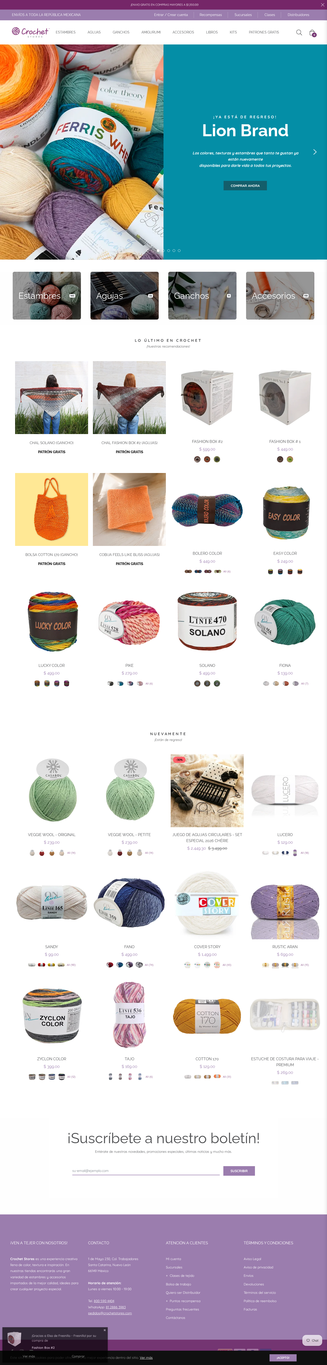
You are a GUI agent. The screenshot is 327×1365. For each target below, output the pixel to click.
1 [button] (147, 250)
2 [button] (153, 250)
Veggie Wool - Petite (129, 834)
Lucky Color (52, 665)
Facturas (250, 1309)
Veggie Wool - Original (51, 834)
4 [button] (163, 250)
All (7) (304, 683)
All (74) (149, 965)
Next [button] (315, 152)
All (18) (305, 852)
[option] (163, 152)
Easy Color (285, 553)
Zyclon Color (51, 1059)
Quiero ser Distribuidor (183, 1292)
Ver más (146, 1357)
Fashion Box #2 (207, 441)
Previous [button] (12, 152)
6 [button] (174, 250)
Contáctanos (175, 1318)
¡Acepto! (283, 1358)
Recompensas (211, 15)
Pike (129, 665)
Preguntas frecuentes (182, 1309)
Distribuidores (298, 15)
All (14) (71, 852)
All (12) (71, 1076)
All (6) (227, 571)
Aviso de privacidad (258, 1267)
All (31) (227, 1076)
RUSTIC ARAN (285, 947)
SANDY (51, 947)
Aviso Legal (252, 1259)
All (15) (305, 965)
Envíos (249, 1275)
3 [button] (158, 250)
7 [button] (179, 250)
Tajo (129, 1059)
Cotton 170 (207, 1059)
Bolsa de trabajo (178, 1284)
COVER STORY (207, 947)
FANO (129, 947)
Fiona (285, 665)
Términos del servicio (260, 1292)
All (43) (227, 965)
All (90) (71, 965)
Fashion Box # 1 (285, 441)
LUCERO (285, 834)
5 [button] (168, 250)
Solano (207, 665)
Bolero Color (207, 553)
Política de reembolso (260, 1301)
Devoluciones (254, 1284)
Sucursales (243, 15)
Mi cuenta (173, 1259)
